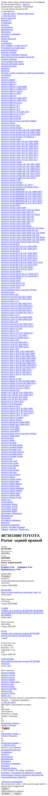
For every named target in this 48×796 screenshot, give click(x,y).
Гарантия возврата (9, 50)
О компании (6, 23)
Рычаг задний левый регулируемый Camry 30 (21, 592)
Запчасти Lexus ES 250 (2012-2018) (16, 296)
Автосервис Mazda (9, 504)
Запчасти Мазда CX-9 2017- (13, 114)
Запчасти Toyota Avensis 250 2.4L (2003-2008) (20, 134)
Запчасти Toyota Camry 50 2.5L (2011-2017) (19, 153)
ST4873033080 (7, 659)
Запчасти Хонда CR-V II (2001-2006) (17, 408)
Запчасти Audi (7, 438)
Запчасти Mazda (8, 80)
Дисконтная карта (9, 66)
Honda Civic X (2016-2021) (12, 401)
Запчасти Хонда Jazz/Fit (11, 420)
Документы (6, 75)
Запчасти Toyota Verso (10, 287)
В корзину (6, 576)
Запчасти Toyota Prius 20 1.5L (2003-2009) (19, 246)
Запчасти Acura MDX (10, 429)
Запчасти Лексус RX (10, 349)
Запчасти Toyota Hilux (10, 205)
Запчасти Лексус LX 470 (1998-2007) (17, 333)
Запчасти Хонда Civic (10, 390)
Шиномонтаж (7, 29)
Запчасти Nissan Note (10, 486)
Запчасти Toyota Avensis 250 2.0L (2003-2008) (20, 132)
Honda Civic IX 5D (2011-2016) (14, 399)
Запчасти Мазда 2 (8, 82)
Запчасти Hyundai (9, 443)
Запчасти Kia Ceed (9, 461)
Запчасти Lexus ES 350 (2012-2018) (16, 299)
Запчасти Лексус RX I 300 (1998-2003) (17, 351)
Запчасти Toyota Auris (10, 125)
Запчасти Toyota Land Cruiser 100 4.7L (17, 212)
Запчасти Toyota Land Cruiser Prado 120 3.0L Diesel (23, 233)
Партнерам (6, 32)
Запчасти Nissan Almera (11, 479)
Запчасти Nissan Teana (10, 493)
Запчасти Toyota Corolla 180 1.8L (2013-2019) (20, 175)
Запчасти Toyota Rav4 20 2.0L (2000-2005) (19, 253)
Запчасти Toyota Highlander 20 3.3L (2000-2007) (21, 196)
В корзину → (7, 794)
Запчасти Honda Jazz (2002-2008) (15, 422)
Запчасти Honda (8, 376)
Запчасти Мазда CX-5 (10, 105)
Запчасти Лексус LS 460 (11, 328)
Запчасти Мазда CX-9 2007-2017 (15, 112)
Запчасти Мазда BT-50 (11, 116)
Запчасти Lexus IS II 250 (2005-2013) (17, 324)
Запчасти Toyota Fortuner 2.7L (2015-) (17, 185)
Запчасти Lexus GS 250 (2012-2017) (16, 308)
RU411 (4, 631)
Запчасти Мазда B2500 (11, 118)
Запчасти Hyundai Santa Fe (12, 452)
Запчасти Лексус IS (9, 322)
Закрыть (5, 789)
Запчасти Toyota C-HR (11, 180)
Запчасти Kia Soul (9, 472)
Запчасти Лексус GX (10, 315)
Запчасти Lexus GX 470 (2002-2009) (16, 317)
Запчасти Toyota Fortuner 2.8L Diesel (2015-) (20, 187)
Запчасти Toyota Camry (11, 139)
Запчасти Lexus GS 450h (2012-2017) (17, 312)
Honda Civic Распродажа (11, 404)
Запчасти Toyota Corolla (11, 162)
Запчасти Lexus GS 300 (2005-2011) (16, 303)
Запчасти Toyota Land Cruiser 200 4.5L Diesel (20, 214)
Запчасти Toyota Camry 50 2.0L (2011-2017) (19, 150)
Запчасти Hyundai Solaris (12, 454)
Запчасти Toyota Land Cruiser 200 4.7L (17, 219)
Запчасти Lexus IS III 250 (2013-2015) (17, 326)
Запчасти (5, 25)
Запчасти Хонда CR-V (10, 406)
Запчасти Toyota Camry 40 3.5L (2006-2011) (19, 148)
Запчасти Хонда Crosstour (12, 417)
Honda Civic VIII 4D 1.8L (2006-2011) (17, 392)
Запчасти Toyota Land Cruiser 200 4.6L (17, 217)
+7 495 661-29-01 (8, 702)
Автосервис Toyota (9, 506)
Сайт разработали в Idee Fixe (13, 777)
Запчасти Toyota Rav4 (10, 251)
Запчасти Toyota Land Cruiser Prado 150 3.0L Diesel (23, 239)
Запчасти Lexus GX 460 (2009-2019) (16, 319)
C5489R (4, 608)
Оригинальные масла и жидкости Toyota (18, 290)
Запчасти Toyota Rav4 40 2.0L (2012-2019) (19, 260)
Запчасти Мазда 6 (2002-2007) (14, 98)
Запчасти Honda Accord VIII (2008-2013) (18, 383)
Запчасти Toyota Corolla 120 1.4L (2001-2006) (20, 164)
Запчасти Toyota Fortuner (12, 182)
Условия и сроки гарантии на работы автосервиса (23, 73)
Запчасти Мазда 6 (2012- (11, 102)
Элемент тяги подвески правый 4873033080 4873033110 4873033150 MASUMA (20, 634)
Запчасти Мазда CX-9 (10, 109)
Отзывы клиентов (9, 59)
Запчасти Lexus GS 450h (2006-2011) (17, 306)
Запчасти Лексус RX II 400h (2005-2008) (18, 358)
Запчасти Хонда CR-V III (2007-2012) (17, 411)
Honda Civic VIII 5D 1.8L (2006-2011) (17, 395)
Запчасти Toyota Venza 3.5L (13, 285)
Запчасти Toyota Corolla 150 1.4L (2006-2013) (20, 169)
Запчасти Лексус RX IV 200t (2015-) (16, 370)
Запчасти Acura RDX (10, 431)
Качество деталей (8, 52)
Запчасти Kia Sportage (10, 475)
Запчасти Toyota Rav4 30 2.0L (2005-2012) (19, 255)
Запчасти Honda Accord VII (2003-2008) (18, 381)
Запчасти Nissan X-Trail (11, 497)
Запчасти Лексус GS (10, 301)
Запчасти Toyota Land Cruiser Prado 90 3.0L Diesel (22, 228)
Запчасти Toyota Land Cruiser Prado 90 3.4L (19, 230)
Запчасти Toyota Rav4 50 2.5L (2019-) (17, 269)
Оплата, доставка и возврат (13, 527)
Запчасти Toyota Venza (11, 280)
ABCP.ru (26, 4)
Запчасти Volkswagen (10, 436)
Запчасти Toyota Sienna (11, 271)
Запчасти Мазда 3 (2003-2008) (14, 86)
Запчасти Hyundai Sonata (12, 445)
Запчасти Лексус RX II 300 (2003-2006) (18, 354)
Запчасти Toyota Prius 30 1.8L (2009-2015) (19, 249)
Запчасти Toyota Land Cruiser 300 (15, 223)
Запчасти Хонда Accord (11, 379)
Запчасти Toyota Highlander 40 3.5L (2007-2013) (21, 198)
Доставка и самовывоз (11, 34)
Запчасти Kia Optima (10, 465)
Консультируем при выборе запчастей (17, 57)
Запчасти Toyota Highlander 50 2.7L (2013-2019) (21, 201)
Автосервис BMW (9, 511)
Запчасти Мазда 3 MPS (11, 93)
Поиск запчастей (8, 39)
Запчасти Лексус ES (10, 294)
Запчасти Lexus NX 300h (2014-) (15, 347)
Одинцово (22, 567)
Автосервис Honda (9, 509)
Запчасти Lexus (7, 292)
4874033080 (6, 590)
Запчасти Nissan (8, 477)
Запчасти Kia (6, 459)
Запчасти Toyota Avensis (11, 128)
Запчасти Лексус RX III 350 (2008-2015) (18, 363)
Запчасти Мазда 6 (8, 96)
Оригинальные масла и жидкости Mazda (18, 121)
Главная (4, 41)
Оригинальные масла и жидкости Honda (18, 433)
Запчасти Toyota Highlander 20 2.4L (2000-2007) (21, 191)
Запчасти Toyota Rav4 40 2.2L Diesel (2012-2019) (22, 262)
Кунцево (5, 567)
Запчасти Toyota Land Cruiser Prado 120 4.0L (20, 235)
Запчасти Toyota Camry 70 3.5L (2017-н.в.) (19, 160)
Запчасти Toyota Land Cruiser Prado (16, 226)
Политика (5, 773)
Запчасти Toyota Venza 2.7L (13, 283)
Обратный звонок (9, 768)
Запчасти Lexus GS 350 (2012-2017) (16, 310)
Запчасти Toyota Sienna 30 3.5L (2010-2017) (20, 276)
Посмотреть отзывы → (11, 723)
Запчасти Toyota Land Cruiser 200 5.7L (17, 221)
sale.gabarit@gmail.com (10, 750)
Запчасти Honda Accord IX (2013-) (16, 385)
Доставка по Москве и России (14, 55)
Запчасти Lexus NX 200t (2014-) (15, 344)
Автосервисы (7, 27)
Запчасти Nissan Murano (11, 484)
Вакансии (5, 68)
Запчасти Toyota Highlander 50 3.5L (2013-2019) (21, 203)
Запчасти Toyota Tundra (11, 278)
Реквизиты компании (10, 525)
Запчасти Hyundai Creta (11, 449)
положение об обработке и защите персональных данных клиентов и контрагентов (22, 774)
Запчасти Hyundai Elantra (12, 447)
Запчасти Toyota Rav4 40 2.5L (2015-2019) (19, 265)
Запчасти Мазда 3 (8, 84)
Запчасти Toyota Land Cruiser (13, 207)
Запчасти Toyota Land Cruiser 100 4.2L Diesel (20, 210)
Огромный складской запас (13, 48)
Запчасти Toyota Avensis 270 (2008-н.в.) (18, 137)
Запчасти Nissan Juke (10, 481)
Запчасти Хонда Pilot (10, 427)
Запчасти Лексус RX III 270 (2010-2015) (18, 367)
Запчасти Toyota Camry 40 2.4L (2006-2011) (19, 146)
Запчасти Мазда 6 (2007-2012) (14, 100)
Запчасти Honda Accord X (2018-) (15, 388)
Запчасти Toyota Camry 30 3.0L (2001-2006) (20, 144)
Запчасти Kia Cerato (9, 463)
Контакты (5, 36)
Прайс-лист (6, 500)
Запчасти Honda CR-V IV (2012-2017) (17, 413)
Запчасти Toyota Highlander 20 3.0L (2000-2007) (21, 194)
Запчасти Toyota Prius (10, 244)
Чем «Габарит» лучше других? (14, 45)
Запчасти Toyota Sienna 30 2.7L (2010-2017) (20, 274)
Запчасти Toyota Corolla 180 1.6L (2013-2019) (20, 173)
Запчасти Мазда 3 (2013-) (12, 91)
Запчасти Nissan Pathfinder (12, 488)
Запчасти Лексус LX (10, 331)
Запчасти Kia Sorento (10, 470)
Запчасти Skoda (8, 440)
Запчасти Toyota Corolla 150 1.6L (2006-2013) (20, 171)
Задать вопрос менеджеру (12, 61)
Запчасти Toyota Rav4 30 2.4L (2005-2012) (19, 258)
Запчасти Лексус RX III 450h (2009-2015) (19, 365)
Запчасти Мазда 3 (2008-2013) (14, 89)
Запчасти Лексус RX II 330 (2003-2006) (18, 356)
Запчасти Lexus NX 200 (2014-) (14, 342)
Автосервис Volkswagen (11, 513)
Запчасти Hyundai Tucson (12, 456)
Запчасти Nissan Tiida (10, 495)
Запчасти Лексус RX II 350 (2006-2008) (18, 360)
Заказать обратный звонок (12, 64)
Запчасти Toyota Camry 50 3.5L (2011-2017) (19, 155)
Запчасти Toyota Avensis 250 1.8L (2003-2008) (20, 130)
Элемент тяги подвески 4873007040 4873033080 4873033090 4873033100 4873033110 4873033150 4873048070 (22, 612)
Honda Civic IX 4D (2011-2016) (14, 397)
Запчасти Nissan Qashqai (11, 490)
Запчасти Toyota (8, 123)
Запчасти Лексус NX (10, 340)
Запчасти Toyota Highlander (13, 189)
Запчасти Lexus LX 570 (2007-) (14, 335)
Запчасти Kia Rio (8, 468)
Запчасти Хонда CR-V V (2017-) (15, 415)
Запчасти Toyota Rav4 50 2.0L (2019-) (17, 267)
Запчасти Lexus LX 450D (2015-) (15, 338)
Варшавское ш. (8, 569)
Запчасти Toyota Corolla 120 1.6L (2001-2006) (20, 166)
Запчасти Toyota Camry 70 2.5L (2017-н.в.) (19, 157)
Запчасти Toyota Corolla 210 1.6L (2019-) (18, 178)
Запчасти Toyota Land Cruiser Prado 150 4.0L (20, 242)
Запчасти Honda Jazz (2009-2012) (15, 424)
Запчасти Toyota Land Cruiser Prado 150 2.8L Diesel (23, 237)
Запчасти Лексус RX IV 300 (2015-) (16, 372)
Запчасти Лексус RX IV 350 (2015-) (16, 374)
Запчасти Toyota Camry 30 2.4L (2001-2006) (20, 141)
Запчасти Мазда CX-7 (10, 107)
